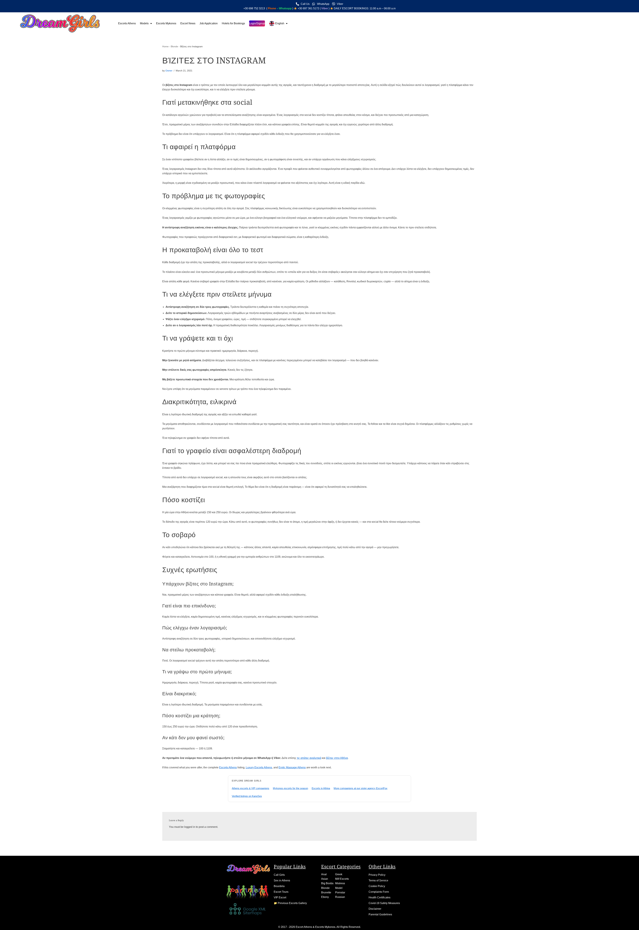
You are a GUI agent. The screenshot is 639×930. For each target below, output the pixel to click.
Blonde (174, 46)
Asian (324, 878)
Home (165, 46)
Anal (324, 874)
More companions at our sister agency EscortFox (360, 788)
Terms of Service (378, 880)
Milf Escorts (342, 878)
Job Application (209, 23)
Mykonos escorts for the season (290, 788)
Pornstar (340, 892)
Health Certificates (379, 897)
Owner (168, 70)
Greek (338, 874)
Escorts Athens (127, 23)
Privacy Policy (377, 874)
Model (338, 888)
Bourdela (279, 886)
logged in (189, 826)
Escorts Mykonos (166, 23)
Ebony (325, 897)
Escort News (187, 23)
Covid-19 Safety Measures (384, 903)
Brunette (326, 892)
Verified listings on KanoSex (247, 796)
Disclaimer (375, 908)
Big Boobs (327, 883)
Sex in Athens (282, 880)
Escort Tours (281, 891)
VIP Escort (280, 897)
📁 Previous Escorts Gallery (290, 903)
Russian (340, 897)
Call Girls (279, 874)
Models (144, 23)
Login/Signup (257, 23)
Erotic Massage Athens (292, 767)
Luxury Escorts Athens (259, 767)
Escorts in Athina (321, 788)
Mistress (340, 883)
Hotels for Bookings (233, 23)
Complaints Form (379, 891)
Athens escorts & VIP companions (250, 788)
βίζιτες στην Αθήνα (337, 758)
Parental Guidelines (380, 914)
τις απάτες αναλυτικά (309, 758)
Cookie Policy (377, 886)
